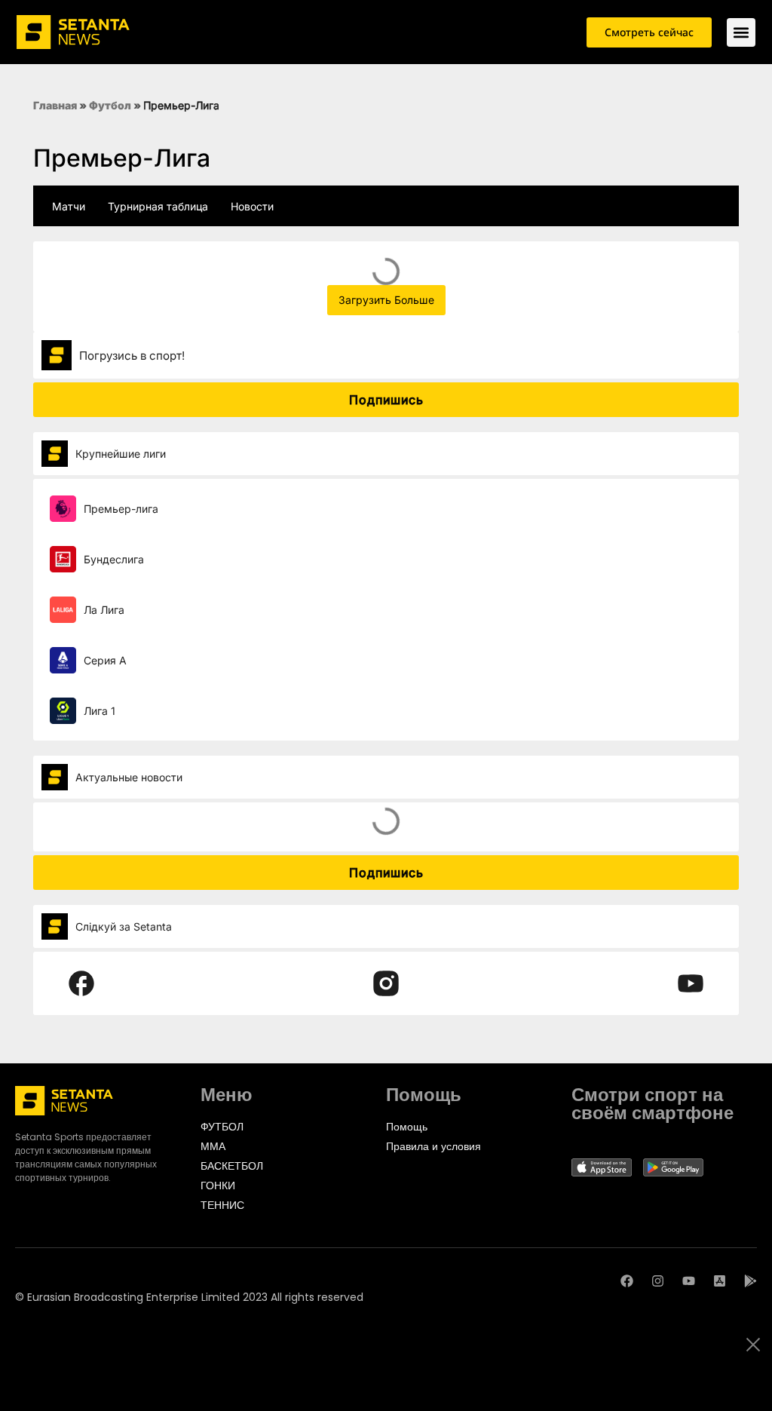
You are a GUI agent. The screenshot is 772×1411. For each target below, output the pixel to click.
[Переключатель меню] (741, 32)
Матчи (68, 206)
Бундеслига (114, 559)
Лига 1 (99, 710)
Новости (252, 206)
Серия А (105, 660)
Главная (55, 105)
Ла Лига (104, 609)
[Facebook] (626, 1281)
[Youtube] (688, 1281)
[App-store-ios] (719, 1281)
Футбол (110, 105)
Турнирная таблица (158, 206)
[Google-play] (750, 1281)
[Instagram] (657, 1281)
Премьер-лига (121, 508)
